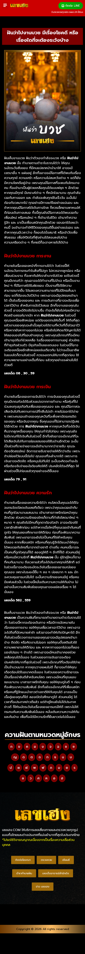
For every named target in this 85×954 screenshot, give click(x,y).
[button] (5, 5)
